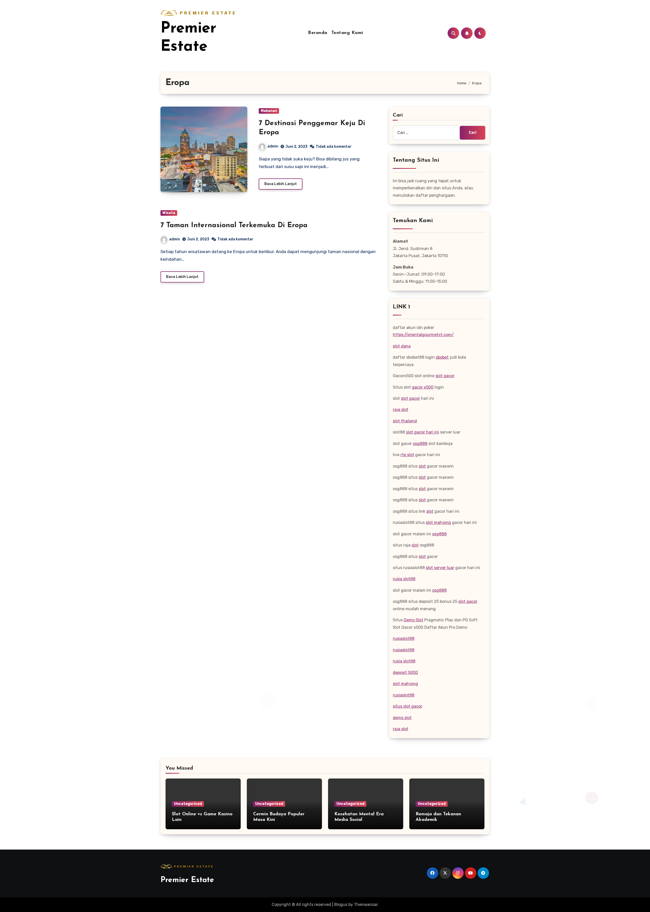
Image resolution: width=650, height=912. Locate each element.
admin (272, 146)
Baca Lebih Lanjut (280, 184)
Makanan (269, 111)
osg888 (420, 443)
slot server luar (440, 567)
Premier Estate (187, 880)
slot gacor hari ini (422, 432)
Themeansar (366, 904)
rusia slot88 (404, 578)
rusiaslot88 (403, 638)
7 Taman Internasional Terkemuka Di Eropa (233, 225)
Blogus (340, 904)
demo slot (402, 717)
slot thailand (405, 421)
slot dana (402, 346)
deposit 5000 (405, 672)
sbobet (442, 357)
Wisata (168, 213)
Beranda (317, 33)
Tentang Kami (347, 33)
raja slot (400, 409)
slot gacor (444, 375)
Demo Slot (413, 620)
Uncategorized (188, 804)
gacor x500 (422, 387)
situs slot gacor (407, 706)
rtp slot (407, 454)
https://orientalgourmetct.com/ (423, 334)
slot (422, 466)
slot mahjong (438, 522)
